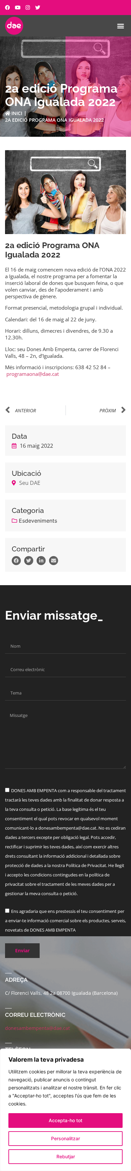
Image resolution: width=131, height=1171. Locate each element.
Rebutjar (65, 1156)
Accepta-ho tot (65, 1120)
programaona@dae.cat (32, 373)
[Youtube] (17, 7)
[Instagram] (27, 7)
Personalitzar (65, 1138)
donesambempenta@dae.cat (37, 1028)
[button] (120, 25)
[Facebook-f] (7, 7)
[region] (65, 1110)
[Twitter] (37, 7)
